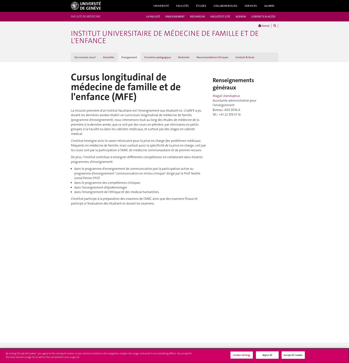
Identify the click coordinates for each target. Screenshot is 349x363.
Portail (265, 26)
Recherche (183, 57)
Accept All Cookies (293, 355)
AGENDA (241, 16)
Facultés (182, 6)
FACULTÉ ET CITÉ (220, 16)
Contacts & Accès (245, 57)
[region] (174, 355)
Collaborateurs (225, 6)
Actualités (108, 57)
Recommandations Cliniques (212, 57)
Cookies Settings (241, 355)
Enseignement (129, 57)
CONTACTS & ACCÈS (263, 16)
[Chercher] (275, 26)
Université (161, 6)
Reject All (267, 355)
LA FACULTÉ (153, 16)
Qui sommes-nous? (85, 57)
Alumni (269, 6)
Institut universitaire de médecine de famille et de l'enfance (165, 37)
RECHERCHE (197, 16)
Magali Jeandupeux (226, 96)
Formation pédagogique (157, 57)
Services (251, 6)
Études (201, 6)
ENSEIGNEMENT (175, 16)
